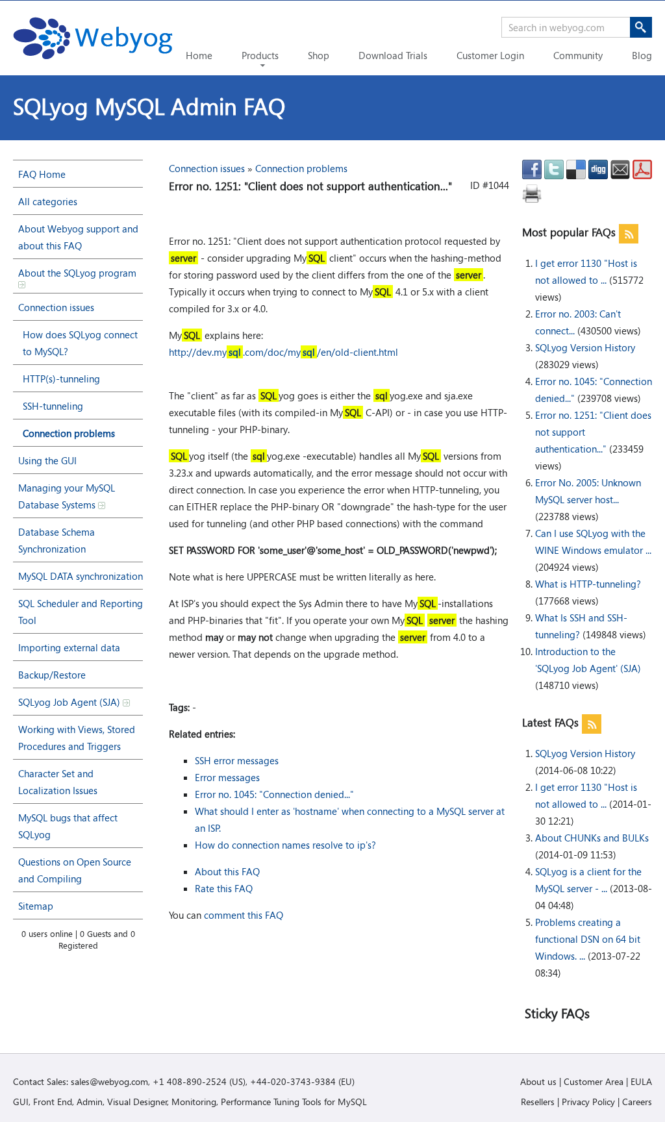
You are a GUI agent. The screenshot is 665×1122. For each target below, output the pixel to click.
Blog (642, 55)
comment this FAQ (243, 914)
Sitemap (35, 905)
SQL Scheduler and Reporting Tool (80, 612)
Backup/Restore (52, 674)
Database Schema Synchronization (56, 540)
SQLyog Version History (585, 347)
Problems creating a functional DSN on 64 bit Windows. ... (587, 939)
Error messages (227, 777)
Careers (637, 1101)
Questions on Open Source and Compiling (74, 870)
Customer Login (490, 55)
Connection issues (56, 307)
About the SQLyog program (77, 272)
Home (199, 55)
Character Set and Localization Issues (57, 782)
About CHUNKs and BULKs (592, 837)
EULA (641, 1081)
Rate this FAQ (224, 888)
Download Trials (392, 55)
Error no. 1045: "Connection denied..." (274, 794)
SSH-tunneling (53, 405)
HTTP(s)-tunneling (61, 378)
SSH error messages (237, 760)
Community (578, 55)
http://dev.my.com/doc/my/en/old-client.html (283, 351)
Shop (318, 55)
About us (538, 1081)
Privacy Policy (588, 1101)
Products (260, 55)
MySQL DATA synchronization (80, 575)
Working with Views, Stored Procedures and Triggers (76, 738)
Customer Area (593, 1081)
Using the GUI (47, 460)
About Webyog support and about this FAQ (78, 237)
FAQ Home (42, 174)
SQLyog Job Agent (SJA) (70, 701)
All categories (47, 201)
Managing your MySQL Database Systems (66, 496)
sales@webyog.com (109, 1081)
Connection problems (69, 433)
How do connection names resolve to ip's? (285, 844)
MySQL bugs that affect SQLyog (68, 826)
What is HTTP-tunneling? (588, 583)
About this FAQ (227, 871)
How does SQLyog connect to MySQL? (80, 343)
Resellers (538, 1101)
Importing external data (69, 647)
